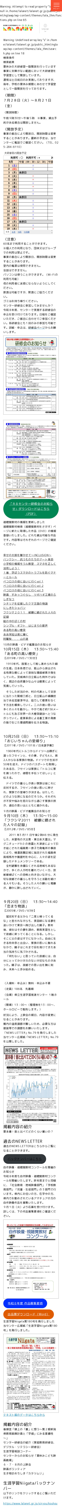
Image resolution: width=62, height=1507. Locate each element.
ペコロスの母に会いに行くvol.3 (23, 590)
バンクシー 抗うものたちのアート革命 (28, 559)
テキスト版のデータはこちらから (24, 1415)
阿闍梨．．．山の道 (15, 639)
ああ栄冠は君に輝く (15, 634)
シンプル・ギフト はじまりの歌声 (25, 625)
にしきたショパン (14, 608)
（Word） (29, 1314)
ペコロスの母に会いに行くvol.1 (23, 581)
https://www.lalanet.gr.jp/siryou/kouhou (30, 1503)
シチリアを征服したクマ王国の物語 (25, 603)
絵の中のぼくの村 (14, 621)
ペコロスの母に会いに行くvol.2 (23, 586)
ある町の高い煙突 (14, 630)
